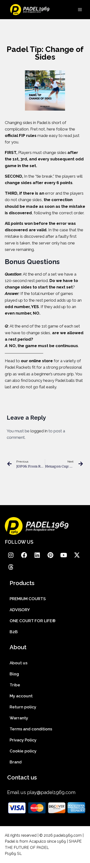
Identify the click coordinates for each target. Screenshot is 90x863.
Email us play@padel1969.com (41, 792)
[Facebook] (24, 555)
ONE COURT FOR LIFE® (33, 620)
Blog (14, 673)
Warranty (19, 718)
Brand (16, 762)
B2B (14, 631)
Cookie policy (23, 751)
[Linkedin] (37, 555)
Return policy (23, 707)
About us (18, 662)
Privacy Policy (23, 740)
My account (21, 696)
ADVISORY (20, 609)
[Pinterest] (50, 555)
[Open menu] (79, 9)
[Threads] (11, 567)
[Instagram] (11, 555)
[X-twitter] (77, 555)
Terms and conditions (31, 729)
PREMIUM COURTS (28, 598)
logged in (39, 431)
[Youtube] (64, 555)
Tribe (15, 685)
